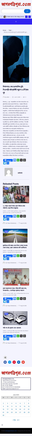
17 (7, 409)
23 (3, 412)
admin (7, 97)
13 (20, 406)
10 (7, 406)
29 (28, 412)
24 (7, 412)
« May (14, 420)
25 (12, 412)
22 (28, 409)
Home (4, 30)
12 (16, 406)
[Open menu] (16, 22)
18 (12, 409)
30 (3, 415)
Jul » (18, 420)
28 (24, 412)
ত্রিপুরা (10, 30)
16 (3, 409)
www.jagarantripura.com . (11, 430)
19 (16, 409)
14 (24, 406)
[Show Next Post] (29, 17)
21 (24, 409)
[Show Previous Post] (26, 17)
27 (20, 412)
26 (16, 412)
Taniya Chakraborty (11, 223)
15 (28, 406)
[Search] (27, 11)
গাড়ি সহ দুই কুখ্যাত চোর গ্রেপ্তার (12, 328)
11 (12, 406)
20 (20, 409)
